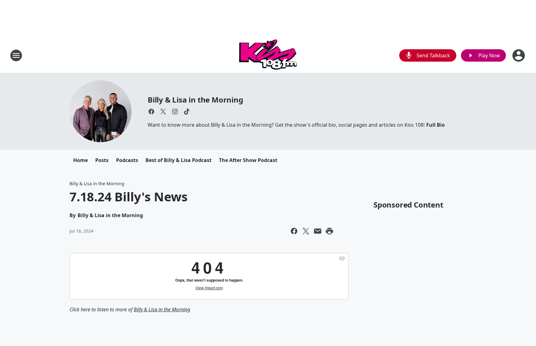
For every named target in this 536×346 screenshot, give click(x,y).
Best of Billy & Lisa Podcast (178, 160)
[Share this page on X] (306, 231)
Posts (102, 160)
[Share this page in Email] (317, 231)
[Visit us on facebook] (151, 111)
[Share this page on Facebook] (294, 231)
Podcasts (127, 160)
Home (80, 160)
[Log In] (519, 55)
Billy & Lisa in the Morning (195, 99)
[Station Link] (268, 55)
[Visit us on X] (163, 111)
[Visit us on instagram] (175, 111)
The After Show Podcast (248, 160)
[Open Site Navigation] (16, 55)
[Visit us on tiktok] (186, 111)
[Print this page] (329, 231)
